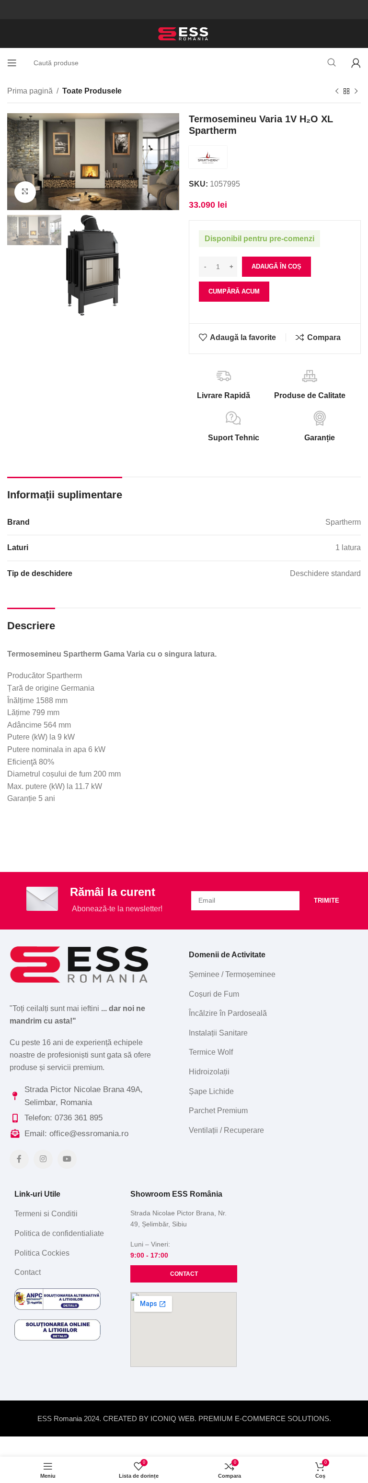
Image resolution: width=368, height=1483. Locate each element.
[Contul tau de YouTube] (67, 1159)
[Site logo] (183, 33)
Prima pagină (30, 91)
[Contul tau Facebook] (19, 1159)
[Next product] (356, 91)
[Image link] (81, 963)
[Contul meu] (356, 62)
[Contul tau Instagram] (43, 1159)
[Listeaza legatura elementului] (271, 974)
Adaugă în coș (276, 266)
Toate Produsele (92, 91)
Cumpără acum (234, 291)
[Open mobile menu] (12, 62)
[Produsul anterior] (337, 91)
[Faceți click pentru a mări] (25, 192)
